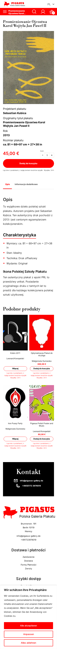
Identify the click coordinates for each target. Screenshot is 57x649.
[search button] (34, 12)
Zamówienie (29, 557)
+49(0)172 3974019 (31, 486)
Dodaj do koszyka (29, 163)
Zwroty (28, 568)
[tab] (7, 184)
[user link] (43, 12)
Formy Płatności (28, 564)
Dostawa (28, 560)
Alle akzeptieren (28, 625)
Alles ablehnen (28, 642)
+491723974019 (28, 539)
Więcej (15, 368)
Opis (7, 184)
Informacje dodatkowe (26, 184)
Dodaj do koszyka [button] (41, 368)
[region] (28, 617)
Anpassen (28, 634)
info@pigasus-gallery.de (31, 481)
